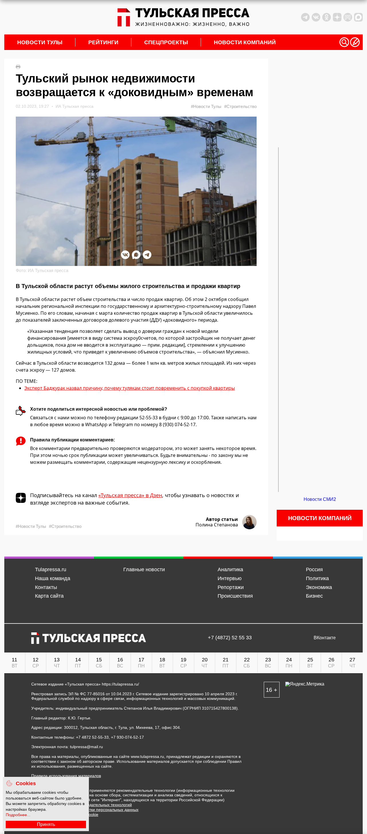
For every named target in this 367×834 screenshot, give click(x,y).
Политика (317, 578)
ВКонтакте (325, 638)
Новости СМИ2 (320, 499)
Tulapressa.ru (50, 569)
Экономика (319, 587)
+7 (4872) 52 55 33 (230, 637)
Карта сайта (49, 596)
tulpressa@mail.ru (86, 746)
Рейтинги (103, 42)
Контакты (46, 587)
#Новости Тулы (206, 106)
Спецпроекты (166, 42)
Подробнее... (18, 814)
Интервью (230, 578)
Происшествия (235, 596)
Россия (314, 569)
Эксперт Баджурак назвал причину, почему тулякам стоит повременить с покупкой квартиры (129, 388)
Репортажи (231, 587)
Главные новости (144, 569)
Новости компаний (245, 42)
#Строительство (240, 106)
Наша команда (52, 578)
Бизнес (314, 596)
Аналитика (230, 569)
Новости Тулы (40, 42)
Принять (46, 824)
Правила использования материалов (66, 775)
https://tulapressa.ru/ (120, 684)
